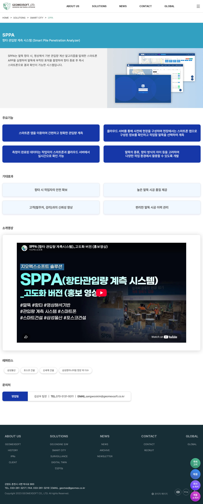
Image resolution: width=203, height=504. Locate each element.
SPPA (50, 17)
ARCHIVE (105, 450)
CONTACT (145, 6)
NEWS (123, 6)
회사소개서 (195, 485)
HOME (5, 17)
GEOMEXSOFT (13, 444)
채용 (195, 474)
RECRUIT (149, 450)
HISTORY (13, 450)
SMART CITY (36, 17)
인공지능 (59, 468)
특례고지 (195, 463)
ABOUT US (72, 6)
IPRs (13, 456)
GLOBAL (169, 6)
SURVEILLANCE (59, 456)
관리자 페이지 (161, 493)
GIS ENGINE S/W (59, 444)
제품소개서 (195, 496)
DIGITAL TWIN (59, 462)
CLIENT (13, 462)
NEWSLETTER (104, 456)
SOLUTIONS (99, 6)
